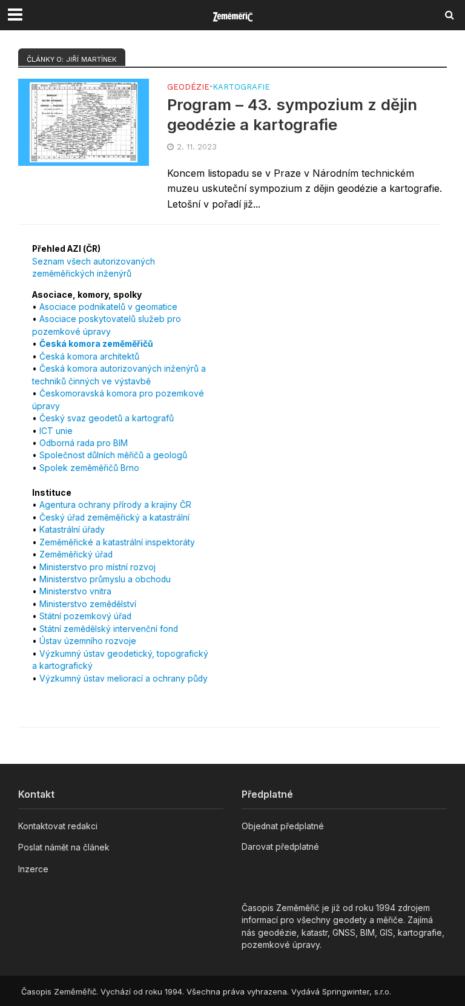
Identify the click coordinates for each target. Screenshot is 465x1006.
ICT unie (56, 431)
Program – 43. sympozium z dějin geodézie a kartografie (292, 114)
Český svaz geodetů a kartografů (106, 418)
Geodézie (188, 87)
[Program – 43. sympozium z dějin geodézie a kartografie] (83, 121)
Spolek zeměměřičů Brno (89, 468)
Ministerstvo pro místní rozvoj (97, 567)
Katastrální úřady (72, 529)
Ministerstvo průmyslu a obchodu (105, 579)
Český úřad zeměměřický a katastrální (114, 517)
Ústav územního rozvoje (87, 641)
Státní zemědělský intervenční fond (108, 629)
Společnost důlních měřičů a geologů (113, 455)
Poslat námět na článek (64, 847)
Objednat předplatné (283, 826)
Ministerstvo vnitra (75, 591)
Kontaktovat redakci (57, 826)
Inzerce (33, 869)
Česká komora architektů (89, 356)
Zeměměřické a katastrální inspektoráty (117, 542)
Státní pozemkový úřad (85, 616)
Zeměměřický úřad (76, 554)
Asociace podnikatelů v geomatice (108, 307)
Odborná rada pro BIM (83, 443)
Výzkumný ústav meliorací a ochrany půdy (123, 678)
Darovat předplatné (280, 847)
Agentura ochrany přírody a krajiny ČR (115, 505)
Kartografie (241, 87)
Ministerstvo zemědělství (87, 604)
